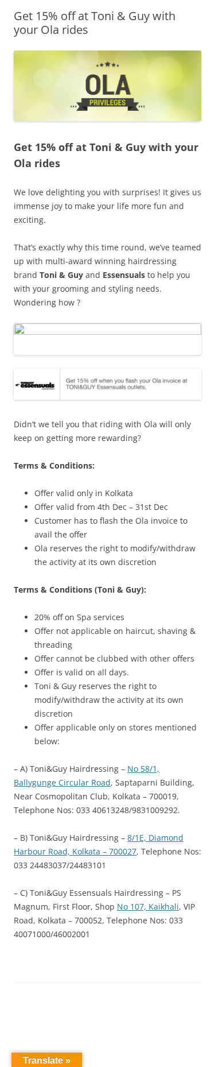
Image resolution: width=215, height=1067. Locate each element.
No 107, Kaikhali (148, 906)
